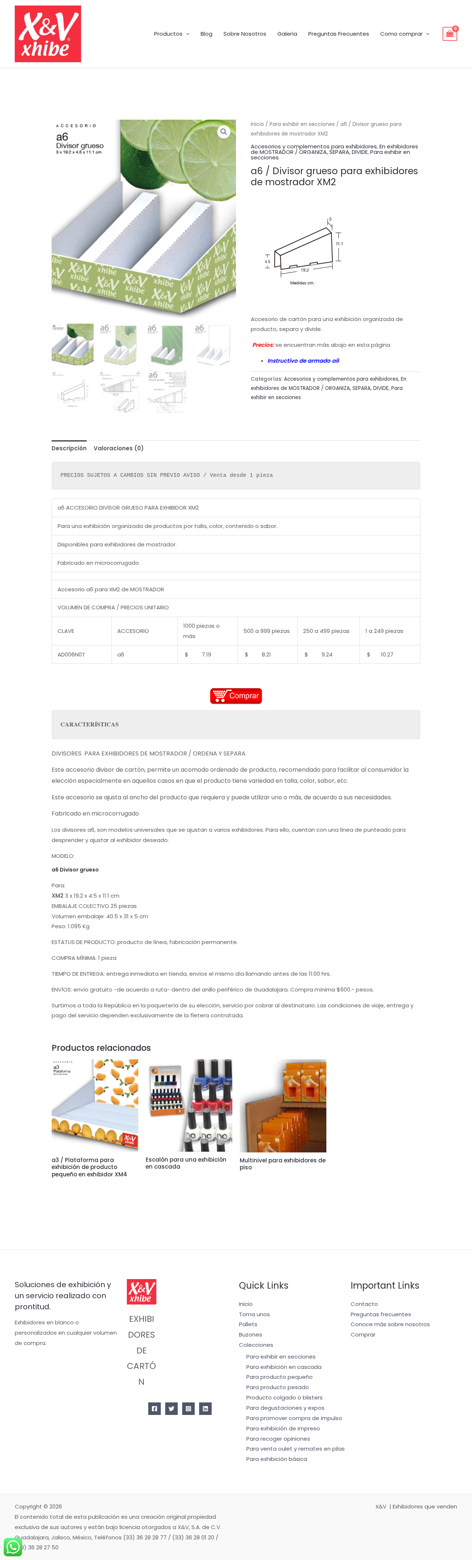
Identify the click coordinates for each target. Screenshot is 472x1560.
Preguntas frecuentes (381, 1314)
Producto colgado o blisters (284, 1397)
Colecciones (256, 1345)
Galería (287, 34)
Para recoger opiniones (278, 1439)
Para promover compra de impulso (294, 1418)
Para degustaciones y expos (285, 1408)
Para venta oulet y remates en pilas (295, 1448)
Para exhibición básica (276, 1459)
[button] (223, 131)
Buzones (250, 1334)
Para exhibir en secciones (302, 124)
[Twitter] (171, 1408)
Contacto (364, 1304)
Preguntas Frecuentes (338, 34)
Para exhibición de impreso (283, 1428)
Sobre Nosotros (244, 34)
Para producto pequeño (279, 1377)
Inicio (257, 124)
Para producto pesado (277, 1387)
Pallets (248, 1324)
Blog (206, 34)
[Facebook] (154, 1408)
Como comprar (401, 34)
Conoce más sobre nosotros (390, 1324)
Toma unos (254, 1314)
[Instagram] (188, 1408)
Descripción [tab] (69, 448)
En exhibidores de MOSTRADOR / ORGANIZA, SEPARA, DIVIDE (334, 149)
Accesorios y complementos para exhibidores (314, 146)
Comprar (363, 1334)
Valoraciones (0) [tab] (119, 448)
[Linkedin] (205, 1408)
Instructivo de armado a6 (303, 361)
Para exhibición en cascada (284, 1367)
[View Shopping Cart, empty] (449, 34)
